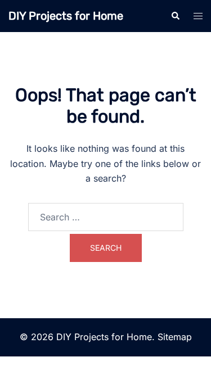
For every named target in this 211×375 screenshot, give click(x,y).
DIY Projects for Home (65, 15)
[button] (174, 15)
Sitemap (175, 336)
